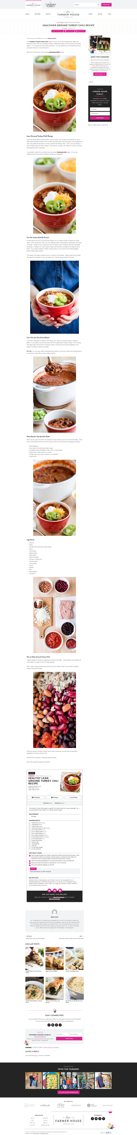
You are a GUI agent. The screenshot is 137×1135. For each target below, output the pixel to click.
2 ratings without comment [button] (50, 1047)
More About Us (100, 74)
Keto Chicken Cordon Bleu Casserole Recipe (74, 1001)
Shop (90, 14)
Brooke (65, 28)
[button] (29, 776)
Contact (32, 1125)
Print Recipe (80, 31)
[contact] (60, 1025)
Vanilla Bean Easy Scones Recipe (35, 937)
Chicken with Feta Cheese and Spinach (53, 1001)
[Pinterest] (56, 1025)
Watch (48, 14)
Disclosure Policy (44, 1133)
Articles (32, 1123)
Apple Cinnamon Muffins (51, 971)
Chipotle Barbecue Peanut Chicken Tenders (34, 971)
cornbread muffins (54, 52)
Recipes (45, 1118)
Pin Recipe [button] (55, 797)
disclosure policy (52, 38)
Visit (109, 14)
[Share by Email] (49, 891)
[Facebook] (49, 1025)
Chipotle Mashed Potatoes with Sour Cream (34, 1001)
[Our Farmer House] (33, 5)
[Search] (98, 4)
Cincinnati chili (61, 152)
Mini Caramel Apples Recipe (72, 971)
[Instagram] (52, 1025)
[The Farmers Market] (51, 5)
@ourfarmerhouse (58, 897)
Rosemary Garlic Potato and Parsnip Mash (71, 937)
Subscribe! (106, 4)
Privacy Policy (36, 1133)
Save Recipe (69, 31)
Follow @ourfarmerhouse (68, 1092)
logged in (36, 1055)
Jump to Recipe (57, 31)
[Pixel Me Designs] (108, 1132)
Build (100, 14)
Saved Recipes (45, 1125)
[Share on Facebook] (60, 891)
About (45, 1123)
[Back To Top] (110, 1111)
